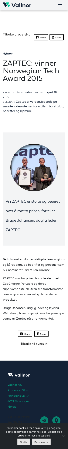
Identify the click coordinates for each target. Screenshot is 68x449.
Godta (23, 442)
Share (42, 38)
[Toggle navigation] (60, 4)
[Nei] (63, 436)
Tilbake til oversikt (16, 34)
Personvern (41, 442)
